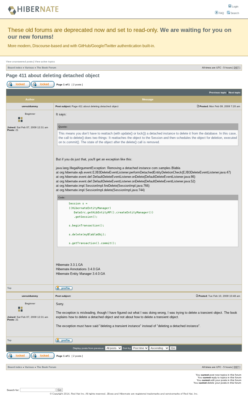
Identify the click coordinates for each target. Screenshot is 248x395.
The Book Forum (46, 67)
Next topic (234, 92)
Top (9, 288)
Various (29, 67)
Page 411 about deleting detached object (53, 75)
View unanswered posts (19, 61)
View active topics (45, 61)
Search (234, 13)
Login (234, 6)
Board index (15, 67)
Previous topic (217, 92)
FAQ (221, 13)
